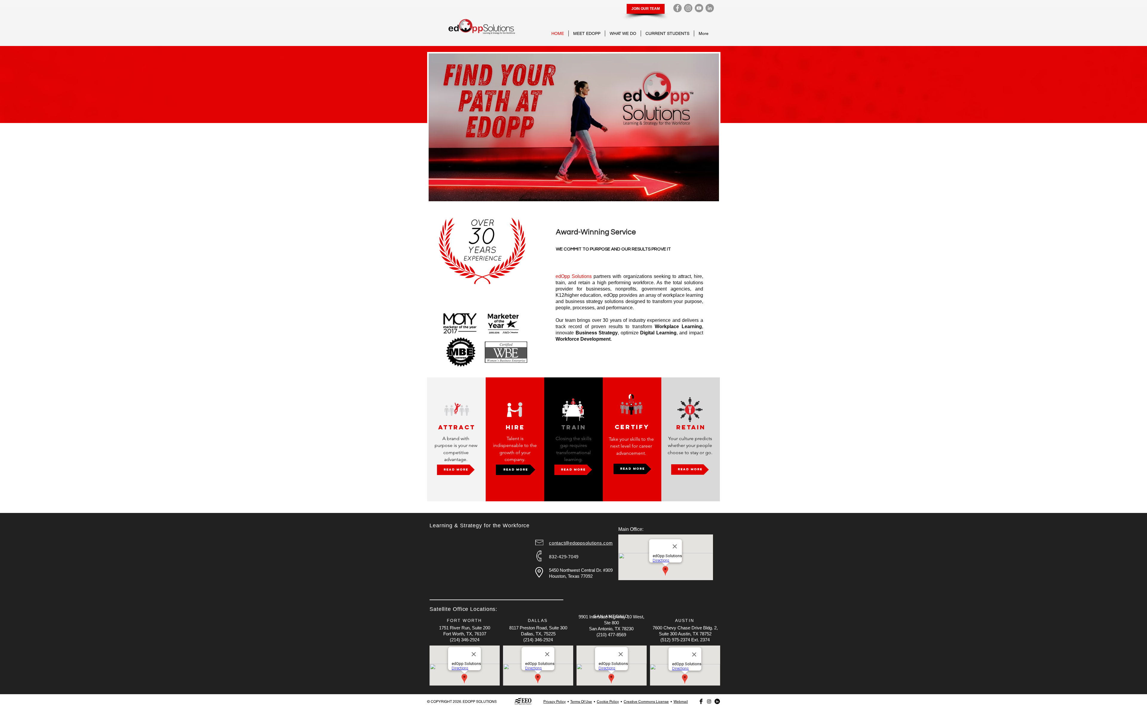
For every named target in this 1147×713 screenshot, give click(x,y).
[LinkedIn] (710, 8)
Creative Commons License (646, 702)
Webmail (681, 702)
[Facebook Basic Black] (701, 701)
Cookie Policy (608, 702)
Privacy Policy (554, 702)
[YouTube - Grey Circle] (699, 8)
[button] (587, 33)
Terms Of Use (581, 702)
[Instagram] (688, 8)
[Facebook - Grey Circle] (677, 8)
